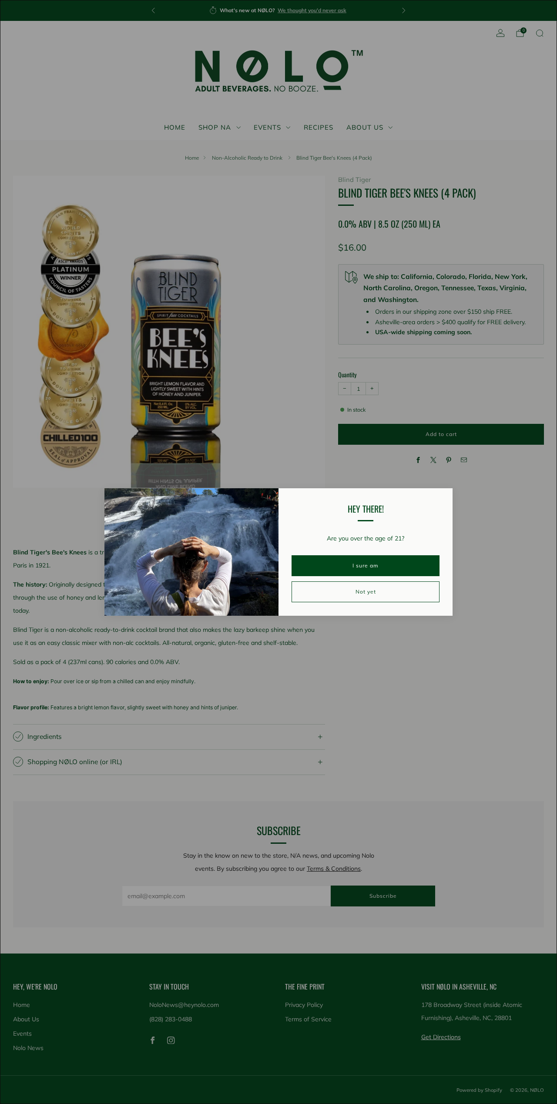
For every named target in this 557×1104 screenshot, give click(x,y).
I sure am (365, 565)
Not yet (366, 591)
